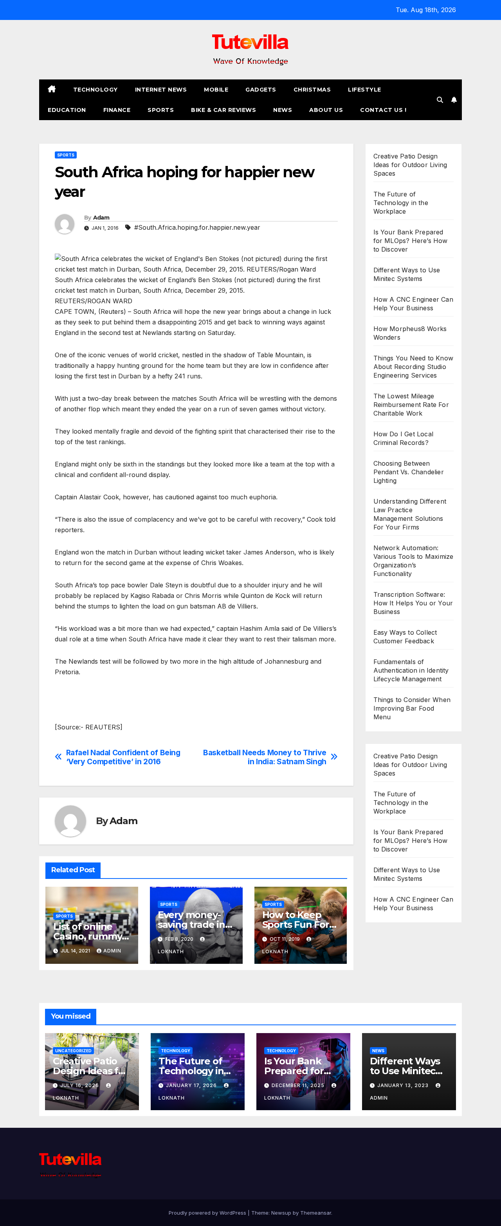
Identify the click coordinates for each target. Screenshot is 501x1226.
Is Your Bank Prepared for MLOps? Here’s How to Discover (410, 240)
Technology (95, 89)
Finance (117, 109)
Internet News (161, 89)
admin (112, 951)
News (282, 109)
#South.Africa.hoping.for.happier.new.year (197, 227)
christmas (312, 89)
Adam (101, 217)
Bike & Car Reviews (223, 109)
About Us (326, 109)
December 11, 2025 (299, 1085)
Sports (161, 109)
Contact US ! (383, 109)
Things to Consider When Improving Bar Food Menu (412, 708)
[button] (440, 100)
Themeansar (315, 1213)
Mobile (216, 89)
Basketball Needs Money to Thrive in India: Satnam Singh (264, 757)
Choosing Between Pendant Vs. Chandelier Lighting (408, 471)
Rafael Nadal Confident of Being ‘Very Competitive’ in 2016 (123, 757)
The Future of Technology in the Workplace (400, 202)
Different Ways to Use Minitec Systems (405, 1070)
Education (67, 109)
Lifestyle (364, 89)
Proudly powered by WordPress (208, 1213)
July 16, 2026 (80, 1085)
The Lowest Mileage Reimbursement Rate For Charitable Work (411, 404)
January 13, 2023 (403, 1085)
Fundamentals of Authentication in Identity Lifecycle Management (411, 670)
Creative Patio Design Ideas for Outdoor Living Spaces (410, 164)
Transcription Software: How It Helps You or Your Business (413, 603)
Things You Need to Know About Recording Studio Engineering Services (413, 366)
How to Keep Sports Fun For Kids (295, 924)
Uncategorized (73, 1050)
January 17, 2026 (192, 1085)
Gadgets (260, 89)
